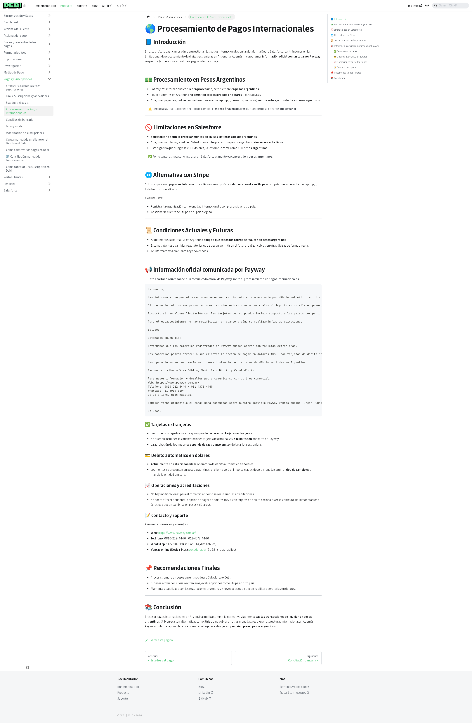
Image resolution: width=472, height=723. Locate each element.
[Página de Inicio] (148, 17)
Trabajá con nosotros (293, 692)
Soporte (82, 5)
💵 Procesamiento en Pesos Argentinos (351, 24)
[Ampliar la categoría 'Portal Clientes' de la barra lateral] (49, 177)
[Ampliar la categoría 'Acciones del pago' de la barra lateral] (49, 35)
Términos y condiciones (295, 686)
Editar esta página (161, 640)
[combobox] (450, 5)
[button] (27, 22)
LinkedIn (204, 692)
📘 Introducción (339, 19)
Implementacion (45, 5)
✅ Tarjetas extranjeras (345, 51)
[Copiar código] (317, 289)
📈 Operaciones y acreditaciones (350, 62)
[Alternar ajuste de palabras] (310, 289)
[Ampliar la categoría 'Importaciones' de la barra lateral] (49, 59)
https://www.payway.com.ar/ (177, 532)
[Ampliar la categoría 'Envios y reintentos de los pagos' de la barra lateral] (49, 44)
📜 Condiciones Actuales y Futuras (348, 40)
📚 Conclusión (338, 78)
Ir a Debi (413, 5)
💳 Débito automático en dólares (350, 56)
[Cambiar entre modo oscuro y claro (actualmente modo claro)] (427, 5)
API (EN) (122, 5)
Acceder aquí (197, 549)
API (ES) (107, 5)
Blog (94, 5)
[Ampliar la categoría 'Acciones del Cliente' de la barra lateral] (49, 29)
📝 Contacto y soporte (345, 67)
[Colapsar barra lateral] (27, 667)
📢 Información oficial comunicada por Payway (355, 46)
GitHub (203, 698)
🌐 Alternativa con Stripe (343, 35)
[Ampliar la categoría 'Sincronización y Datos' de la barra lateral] (49, 15)
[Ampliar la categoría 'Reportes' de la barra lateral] (49, 184)
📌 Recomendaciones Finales (346, 72)
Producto (66, 5)
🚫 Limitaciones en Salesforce (346, 29)
